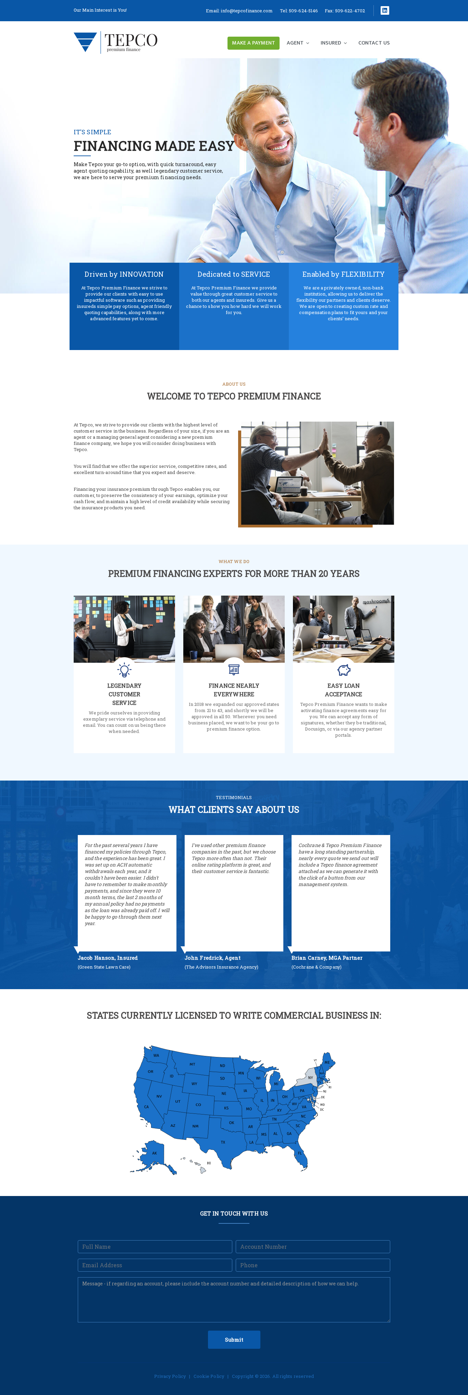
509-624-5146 (303, 11)
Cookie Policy (209, 1376)
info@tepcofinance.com (247, 11)
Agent (296, 43)
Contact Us (374, 43)
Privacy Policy (170, 1376)
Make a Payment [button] (253, 43)
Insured (332, 43)
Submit (234, 1339)
